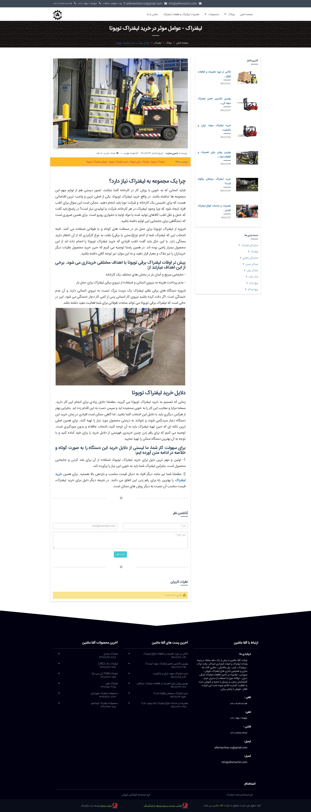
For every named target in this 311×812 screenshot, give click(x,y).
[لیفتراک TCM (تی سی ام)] (58, 674)
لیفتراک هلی (109, 685)
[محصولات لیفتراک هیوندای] (58, 693)
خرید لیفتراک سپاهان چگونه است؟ (170, 695)
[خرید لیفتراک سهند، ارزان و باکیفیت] (247, 131)
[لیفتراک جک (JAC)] (58, 664)
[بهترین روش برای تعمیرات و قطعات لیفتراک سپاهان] (247, 158)
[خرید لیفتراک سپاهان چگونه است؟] (247, 184)
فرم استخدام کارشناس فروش (136, 795)
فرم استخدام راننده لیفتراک (239, 795)
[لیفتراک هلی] (58, 683)
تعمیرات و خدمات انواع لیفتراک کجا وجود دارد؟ (164, 705)
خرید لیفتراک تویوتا (118, 162)
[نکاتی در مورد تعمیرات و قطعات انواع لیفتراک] (247, 77)
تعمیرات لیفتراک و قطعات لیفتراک (181, 14)
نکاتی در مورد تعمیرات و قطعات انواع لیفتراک (165, 655)
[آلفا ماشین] (59, 11)
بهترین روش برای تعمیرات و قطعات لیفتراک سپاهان (162, 685)
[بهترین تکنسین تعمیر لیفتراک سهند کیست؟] (247, 104)
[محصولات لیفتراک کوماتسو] (58, 703)
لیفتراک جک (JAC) (108, 665)
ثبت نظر (120, 554)
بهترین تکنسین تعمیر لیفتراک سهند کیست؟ (166, 665)
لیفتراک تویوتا (157, 162)
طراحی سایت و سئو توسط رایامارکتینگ (163, 806)
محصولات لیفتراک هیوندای (104, 695)
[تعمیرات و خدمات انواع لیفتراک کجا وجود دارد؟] (247, 211)
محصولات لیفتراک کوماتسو (104, 705)
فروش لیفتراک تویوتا (96, 162)
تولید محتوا (106, 806)
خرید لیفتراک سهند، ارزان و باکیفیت (170, 675)
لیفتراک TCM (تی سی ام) (105, 675)
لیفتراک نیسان (108, 655)
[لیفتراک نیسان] (58, 654)
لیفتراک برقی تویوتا (139, 162)
